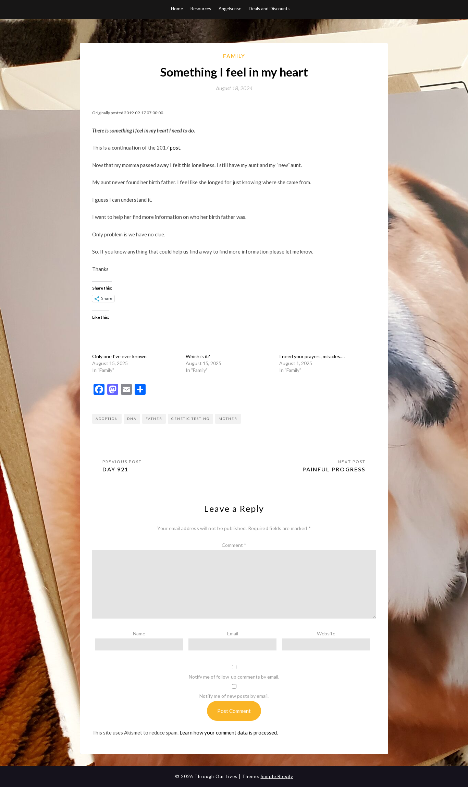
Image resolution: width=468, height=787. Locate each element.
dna (132, 418)
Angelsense (230, 8)
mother (228, 418)
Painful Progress (333, 469)
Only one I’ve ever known (119, 356)
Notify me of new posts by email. (234, 696)
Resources (200, 8)
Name (139, 633)
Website (326, 633)
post (175, 147)
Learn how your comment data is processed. (229, 732)
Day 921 (115, 469)
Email (232, 633)
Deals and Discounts (269, 8)
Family (234, 56)
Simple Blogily (277, 776)
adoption (107, 418)
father (154, 418)
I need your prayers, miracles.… (312, 356)
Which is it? (198, 356)
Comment (234, 545)
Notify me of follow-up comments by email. (234, 677)
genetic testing (190, 418)
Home (177, 8)
